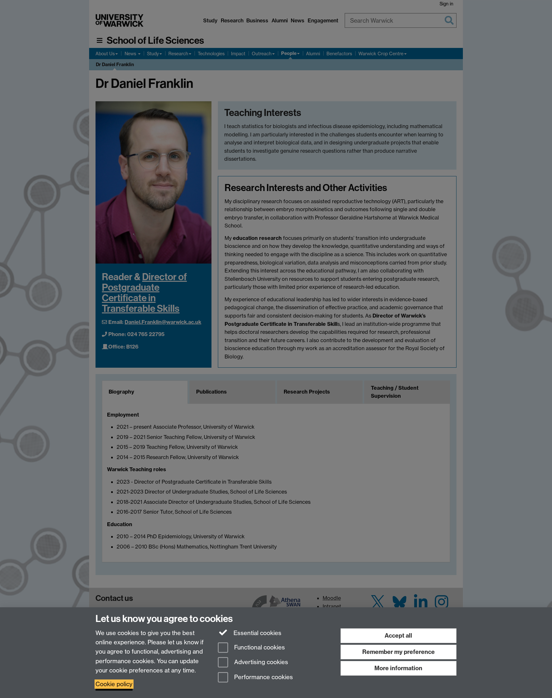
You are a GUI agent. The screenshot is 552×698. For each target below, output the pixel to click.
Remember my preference (398, 652)
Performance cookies (263, 677)
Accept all (398, 635)
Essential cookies (256, 633)
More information (398, 668)
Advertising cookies (260, 662)
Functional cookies (259, 647)
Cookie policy (114, 684)
